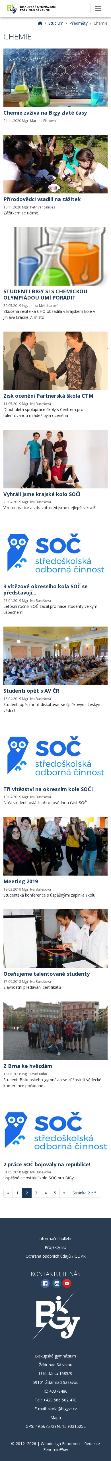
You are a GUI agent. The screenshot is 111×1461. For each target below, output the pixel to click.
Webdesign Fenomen (60, 1443)
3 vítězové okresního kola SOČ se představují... (45, 589)
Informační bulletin (55, 1238)
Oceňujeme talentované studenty (46, 973)
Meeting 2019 (20, 881)
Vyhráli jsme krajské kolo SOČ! (41, 494)
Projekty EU (55, 1247)
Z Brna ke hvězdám (27, 1065)
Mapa (55, 1417)
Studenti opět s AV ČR (31, 690)
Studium (55, 23)
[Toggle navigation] (98, 8)
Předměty (78, 23)
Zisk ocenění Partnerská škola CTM (48, 395)
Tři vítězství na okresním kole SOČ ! (48, 789)
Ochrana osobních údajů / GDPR (56, 1256)
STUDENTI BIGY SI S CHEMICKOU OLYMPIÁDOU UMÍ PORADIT (45, 294)
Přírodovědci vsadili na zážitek (42, 199)
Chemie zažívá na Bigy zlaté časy (45, 112)
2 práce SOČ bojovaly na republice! (46, 1164)
